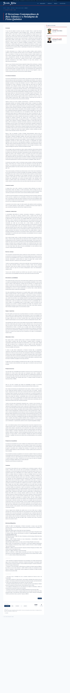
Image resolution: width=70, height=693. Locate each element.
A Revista (50, 3)
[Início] (38, 3)
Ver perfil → (54, 32)
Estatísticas (62, 3)
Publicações (42, 3)
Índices (55, 3)
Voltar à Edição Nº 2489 (9, 616)
